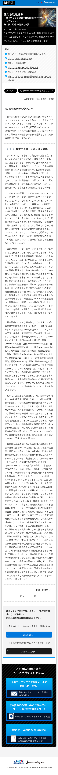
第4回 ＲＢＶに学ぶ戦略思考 (22, 72)
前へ (22, 596)
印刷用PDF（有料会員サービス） (39, 99)
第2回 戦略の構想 (17, 63)
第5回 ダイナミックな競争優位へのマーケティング (29, 78)
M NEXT (9, 3)
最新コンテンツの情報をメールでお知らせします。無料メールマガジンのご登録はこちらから (29, 688)
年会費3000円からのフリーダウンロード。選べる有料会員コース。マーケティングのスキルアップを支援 (29, 711)
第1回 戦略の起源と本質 (20, 58)
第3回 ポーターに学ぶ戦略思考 (23, 67)
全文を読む (28, 635)
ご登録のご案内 (28, 651)
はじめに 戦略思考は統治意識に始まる (27, 54)
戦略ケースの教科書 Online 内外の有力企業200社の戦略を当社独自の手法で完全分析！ (29, 734)
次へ (36, 596)
